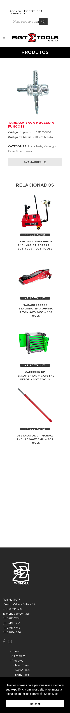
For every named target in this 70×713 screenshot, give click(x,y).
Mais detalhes (35, 235)
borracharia (35, 146)
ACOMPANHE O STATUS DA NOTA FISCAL (26, 12)
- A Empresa (17, 656)
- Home (15, 651)
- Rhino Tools (21, 674)
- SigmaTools (21, 670)
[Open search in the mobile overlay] (28, 21)
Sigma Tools (24, 151)
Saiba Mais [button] (51, 693)
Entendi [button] (35, 703)
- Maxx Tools (21, 665)
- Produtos (16, 660)
